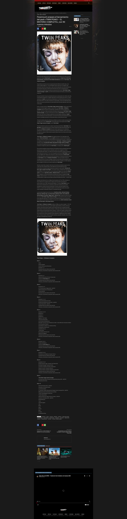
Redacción (39, 26)
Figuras (75, 3)
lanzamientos (57, 417)
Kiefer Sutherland (46, 417)
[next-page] (39, 461)
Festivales (49, 3)
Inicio (37, 13)
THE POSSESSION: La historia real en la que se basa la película (84, 32)
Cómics (59, 3)
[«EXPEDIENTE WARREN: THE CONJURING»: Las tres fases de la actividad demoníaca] (76, 25)
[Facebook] (84, 0)
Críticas (44, 3)
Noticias (39, 3)
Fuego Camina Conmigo (65, 416)
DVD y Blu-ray (44, 14)
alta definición (43, 416)
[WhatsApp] (45, 29)
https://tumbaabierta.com (47, 439)
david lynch (59, 416)
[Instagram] (86, 0)
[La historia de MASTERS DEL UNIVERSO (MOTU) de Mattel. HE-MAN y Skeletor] (76, 19)
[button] (89, 3)
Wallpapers (70, 3)
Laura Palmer (62, 417)
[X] (89, 0)
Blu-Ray (48, 416)
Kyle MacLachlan (52, 417)
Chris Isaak (51, 416)
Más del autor (48, 445)
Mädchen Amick (67, 417)
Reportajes (54, 3)
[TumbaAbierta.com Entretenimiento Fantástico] (63, 510)
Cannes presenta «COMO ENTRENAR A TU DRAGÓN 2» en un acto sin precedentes (44, 432)
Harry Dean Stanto (40, 417)
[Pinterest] (43, 29)
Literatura (64, 3)
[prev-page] (37, 461)
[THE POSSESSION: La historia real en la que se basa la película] (76, 32)
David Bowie (55, 416)
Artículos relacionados (41, 445)
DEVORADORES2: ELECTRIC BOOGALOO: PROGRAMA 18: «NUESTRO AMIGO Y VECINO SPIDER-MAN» (64, 432)
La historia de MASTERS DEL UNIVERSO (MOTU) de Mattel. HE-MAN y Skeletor (84, 19)
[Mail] (87, 0)
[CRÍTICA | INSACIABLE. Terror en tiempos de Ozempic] (66, 451)
